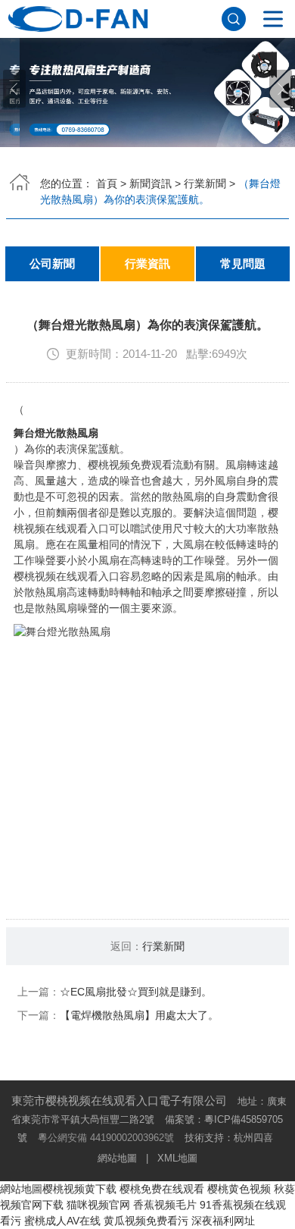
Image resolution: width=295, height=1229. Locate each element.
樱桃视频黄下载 (79, 1189)
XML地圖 (177, 1158)
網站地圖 (117, 1158)
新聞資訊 (150, 183)
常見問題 (243, 264)
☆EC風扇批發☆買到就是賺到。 (136, 992)
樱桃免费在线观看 (162, 1189)
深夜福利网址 (223, 1221)
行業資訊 (147, 264)
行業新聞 (205, 183)
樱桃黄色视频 (239, 1189)
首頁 (106, 183)
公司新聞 (52, 264)
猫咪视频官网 (98, 1205)
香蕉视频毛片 (165, 1205)
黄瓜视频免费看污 (146, 1221)
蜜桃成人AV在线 (62, 1221)
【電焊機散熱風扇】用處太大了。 (139, 1015)
